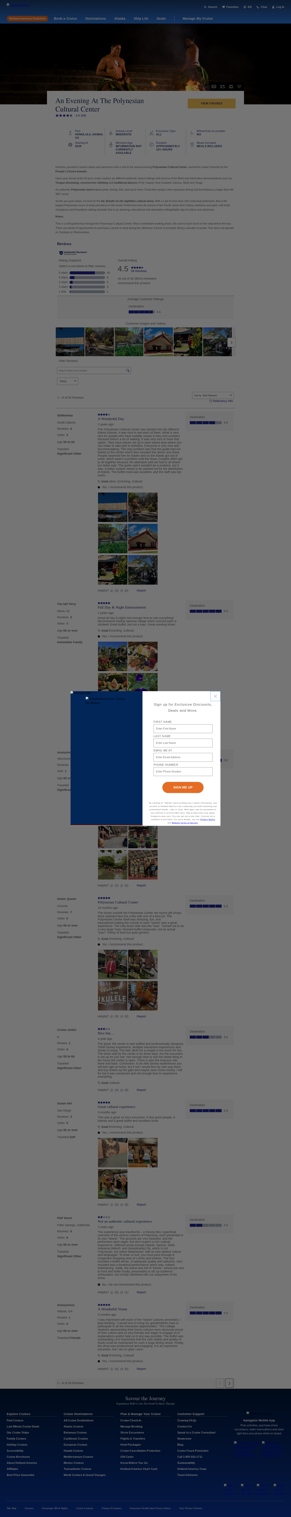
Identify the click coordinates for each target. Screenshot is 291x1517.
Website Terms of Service (185, 823)
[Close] (215, 696)
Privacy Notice (207, 819)
